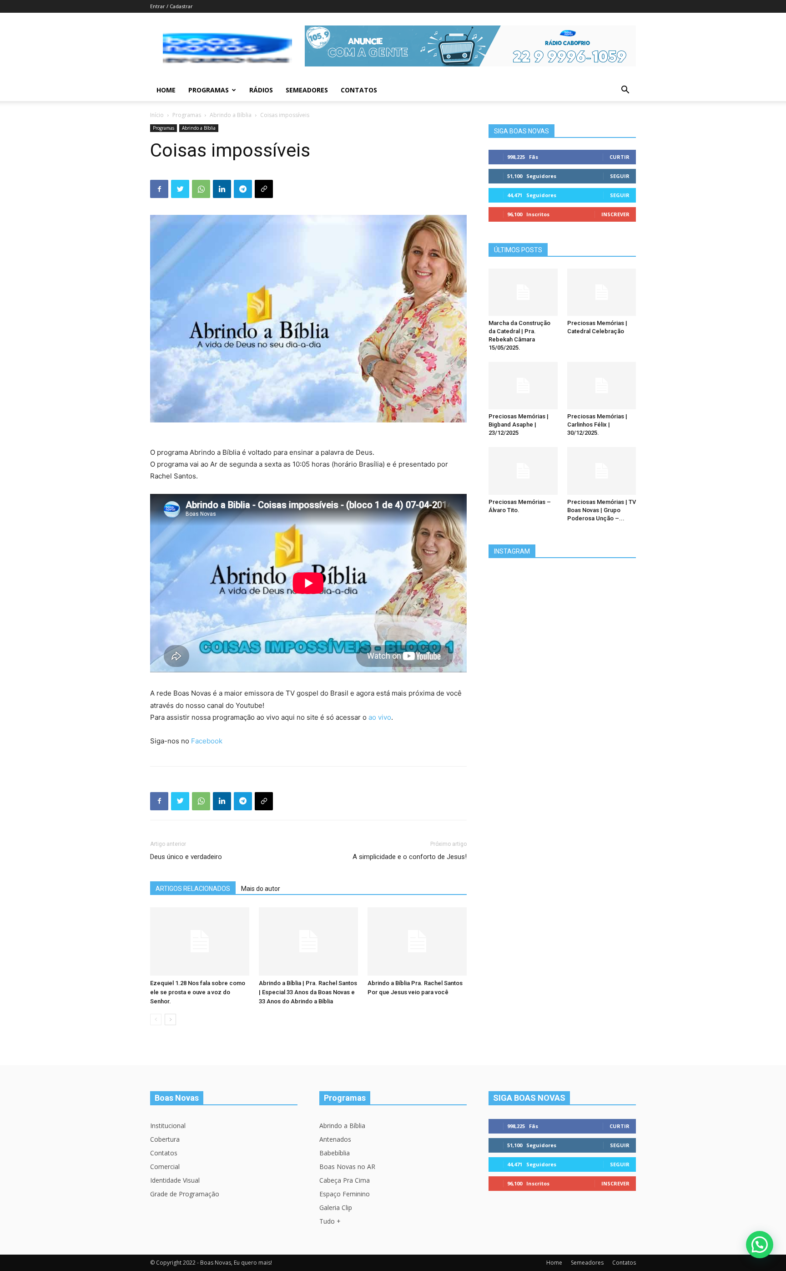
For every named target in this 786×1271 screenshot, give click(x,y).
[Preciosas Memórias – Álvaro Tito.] (523, 470)
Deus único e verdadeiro (186, 857)
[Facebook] (159, 189)
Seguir (620, 176)
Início (157, 115)
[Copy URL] (264, 189)
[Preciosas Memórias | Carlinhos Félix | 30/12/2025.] (601, 385)
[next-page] (170, 1019)
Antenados (335, 1139)
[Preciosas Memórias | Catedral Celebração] (601, 292)
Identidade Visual (175, 1180)
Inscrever (615, 214)
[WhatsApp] (201, 189)
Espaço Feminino (344, 1194)
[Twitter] (180, 189)
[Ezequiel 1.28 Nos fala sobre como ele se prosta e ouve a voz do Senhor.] (199, 941)
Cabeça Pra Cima (344, 1180)
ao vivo (379, 717)
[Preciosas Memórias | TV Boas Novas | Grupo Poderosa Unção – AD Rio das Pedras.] (601, 470)
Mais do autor (260, 888)
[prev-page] (155, 1019)
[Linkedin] (222, 189)
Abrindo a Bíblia (231, 115)
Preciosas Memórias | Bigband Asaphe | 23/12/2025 (519, 424)
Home (166, 90)
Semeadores (307, 90)
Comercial (165, 1166)
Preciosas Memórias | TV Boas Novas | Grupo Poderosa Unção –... (601, 510)
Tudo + (330, 1221)
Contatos (359, 90)
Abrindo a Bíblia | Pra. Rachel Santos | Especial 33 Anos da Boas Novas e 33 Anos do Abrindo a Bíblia (308, 992)
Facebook (206, 741)
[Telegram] (243, 189)
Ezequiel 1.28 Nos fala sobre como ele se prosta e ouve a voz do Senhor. (197, 992)
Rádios (261, 90)
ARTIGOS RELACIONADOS (193, 888)
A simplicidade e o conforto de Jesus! (410, 857)
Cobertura (165, 1139)
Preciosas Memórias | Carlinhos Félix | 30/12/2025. (597, 424)
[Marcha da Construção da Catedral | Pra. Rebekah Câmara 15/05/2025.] (523, 292)
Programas (208, 90)
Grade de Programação (184, 1194)
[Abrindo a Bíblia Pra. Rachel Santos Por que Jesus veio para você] (417, 941)
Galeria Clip (335, 1207)
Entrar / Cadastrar (171, 6)
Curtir (620, 156)
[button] (625, 90)
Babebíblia (334, 1153)
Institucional (168, 1125)
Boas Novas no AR (347, 1166)
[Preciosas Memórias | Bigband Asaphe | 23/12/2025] (523, 385)
